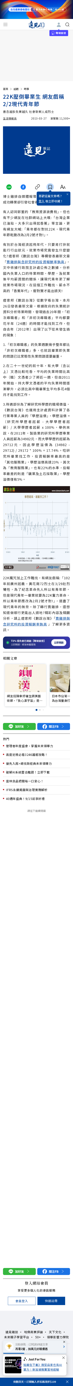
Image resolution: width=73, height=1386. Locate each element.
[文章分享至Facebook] (23, 187)
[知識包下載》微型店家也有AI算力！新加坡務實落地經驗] (14, 1365)
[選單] (5, 24)
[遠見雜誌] (37, 24)
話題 (16, 89)
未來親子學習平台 (16, 1337)
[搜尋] (67, 25)
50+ (38, 1337)
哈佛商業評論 (33, 1332)
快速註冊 (51, 1300)
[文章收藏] (50, 187)
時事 (26, 89)
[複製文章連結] (37, 187)
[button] (36, 710)
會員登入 (21, 1301)
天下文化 (55, 1332)
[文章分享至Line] (9, 187)
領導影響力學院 (58, 1337)
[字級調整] (63, 187)
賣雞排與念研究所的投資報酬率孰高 (35, 261)
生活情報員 (10, 118)
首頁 (5, 89)
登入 (42, 201)
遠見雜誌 (11, 1332)
